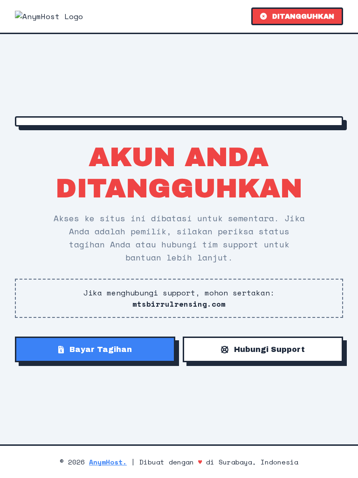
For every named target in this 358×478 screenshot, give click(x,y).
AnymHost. (108, 462)
